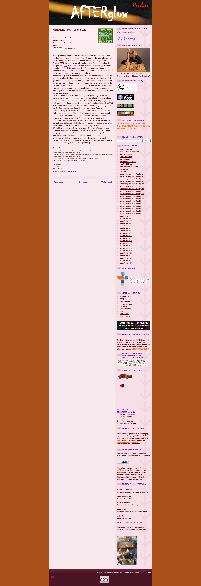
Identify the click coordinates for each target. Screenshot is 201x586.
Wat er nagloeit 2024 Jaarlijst (131, 211)
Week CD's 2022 (126, 255)
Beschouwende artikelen (129, 152)
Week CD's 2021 (126, 253)
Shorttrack (124, 169)
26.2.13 (73, 171)
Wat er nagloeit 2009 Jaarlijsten (132, 181)
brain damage (125, 301)
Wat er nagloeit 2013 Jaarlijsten (132, 191)
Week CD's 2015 (126, 238)
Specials (123, 171)
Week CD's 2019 (126, 248)
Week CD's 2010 (126, 226)
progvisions (124, 314)
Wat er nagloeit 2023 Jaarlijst (131, 208)
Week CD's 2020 (126, 250)
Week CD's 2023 (126, 258)
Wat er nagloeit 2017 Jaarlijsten (132, 198)
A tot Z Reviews (126, 149)
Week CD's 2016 (126, 241)
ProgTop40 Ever (126, 164)
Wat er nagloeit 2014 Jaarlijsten (132, 194)
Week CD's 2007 (126, 218)
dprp (121, 311)
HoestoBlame (125, 159)
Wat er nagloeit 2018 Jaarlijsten (132, 201)
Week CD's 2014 (126, 236)
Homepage (83, 182)
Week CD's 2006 (126, 216)
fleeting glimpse (126, 304)
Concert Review (126, 157)
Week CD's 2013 (126, 233)
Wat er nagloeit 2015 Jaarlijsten (132, 196)
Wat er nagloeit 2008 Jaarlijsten (132, 179)
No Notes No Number (128, 162)
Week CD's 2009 (126, 223)
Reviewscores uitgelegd (129, 166)
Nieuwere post (60, 182)
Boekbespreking (126, 154)
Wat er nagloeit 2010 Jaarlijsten (132, 184)
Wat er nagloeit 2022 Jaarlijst (131, 206)
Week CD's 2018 (126, 245)
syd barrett (124, 306)
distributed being (126, 309)
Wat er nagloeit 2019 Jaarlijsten (132, 203)
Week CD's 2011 (126, 228)
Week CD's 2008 (126, 221)
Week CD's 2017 (126, 243)
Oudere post (106, 182)
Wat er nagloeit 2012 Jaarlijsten (132, 189)
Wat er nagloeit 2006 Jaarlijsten (132, 174)
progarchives (125, 316)
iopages (123, 299)
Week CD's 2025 (126, 263)
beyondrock (124, 296)
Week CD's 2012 (126, 231)
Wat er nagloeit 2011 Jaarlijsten (132, 186)
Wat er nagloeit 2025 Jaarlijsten (132, 213)
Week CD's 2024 (126, 260)
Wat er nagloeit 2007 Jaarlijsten (132, 176)
